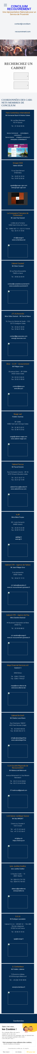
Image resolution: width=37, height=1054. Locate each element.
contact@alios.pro (19, 386)
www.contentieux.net (18, 240)
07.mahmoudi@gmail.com (18, 790)
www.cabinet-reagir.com (18, 439)
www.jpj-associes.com (18, 338)
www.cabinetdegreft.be (18, 740)
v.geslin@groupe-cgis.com (18, 185)
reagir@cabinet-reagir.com (18, 437)
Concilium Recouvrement (19, 7)
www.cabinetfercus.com (18, 489)
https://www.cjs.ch (19, 840)
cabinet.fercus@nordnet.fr (18, 487)
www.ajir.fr (18, 539)
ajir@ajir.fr (18, 537)
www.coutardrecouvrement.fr (18, 286)
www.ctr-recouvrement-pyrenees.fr (18, 587)
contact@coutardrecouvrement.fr (19, 284)
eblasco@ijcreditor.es (19, 889)
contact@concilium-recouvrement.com (23, 28)
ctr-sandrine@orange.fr (18, 635)
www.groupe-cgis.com (18, 187)
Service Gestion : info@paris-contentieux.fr (17, 137)
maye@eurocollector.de (18, 686)
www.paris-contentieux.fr (19, 139)
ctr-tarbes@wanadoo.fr (18, 585)
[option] (18, 48)
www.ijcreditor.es (18, 891)
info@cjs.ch (18, 838)
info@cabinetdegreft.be (18, 738)
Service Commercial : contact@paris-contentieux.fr (18, 134)
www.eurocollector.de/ (18, 688)
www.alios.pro (18, 388)
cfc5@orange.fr (19, 238)
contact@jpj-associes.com (18, 336)
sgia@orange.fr (19, 939)
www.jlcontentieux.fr (18, 987)
